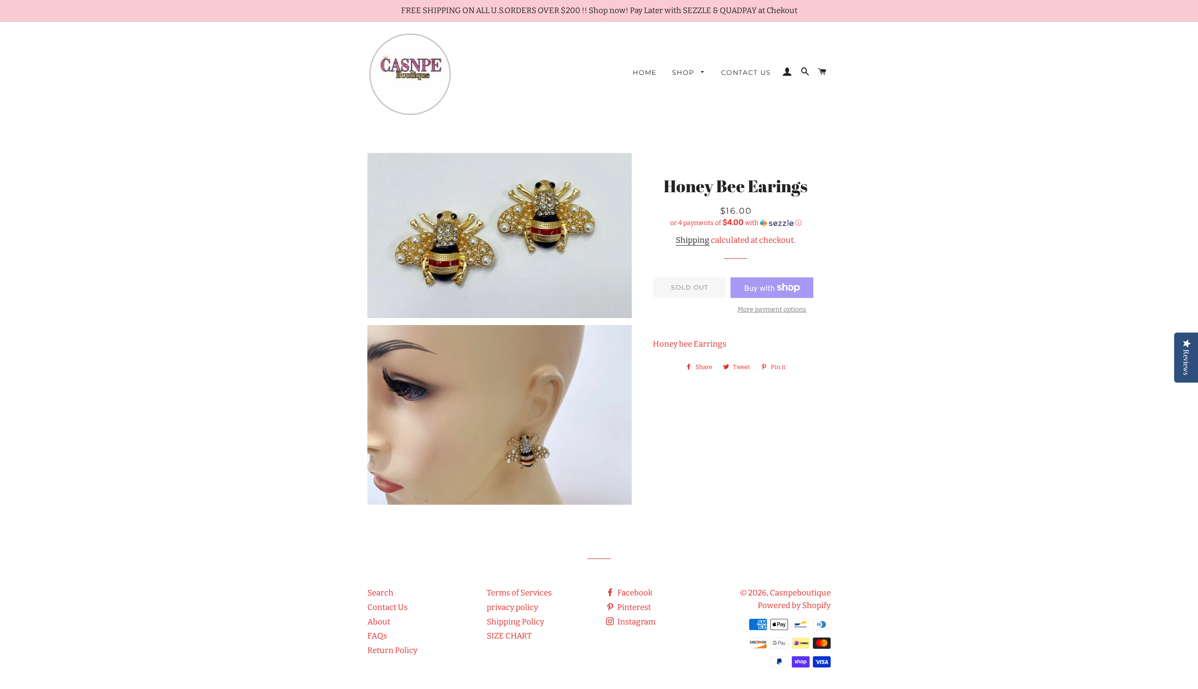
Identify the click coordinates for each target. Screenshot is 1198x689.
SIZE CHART (509, 636)
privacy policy (512, 607)
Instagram (636, 622)
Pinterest (633, 607)
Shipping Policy (515, 622)
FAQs (377, 636)
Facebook (634, 593)
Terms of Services (519, 593)
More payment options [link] (772, 309)
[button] (736, 222)
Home (645, 72)
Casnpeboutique (800, 593)
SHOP (684, 72)
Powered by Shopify (794, 605)
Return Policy (392, 650)
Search (380, 593)
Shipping (692, 240)
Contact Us (746, 72)
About (378, 622)
